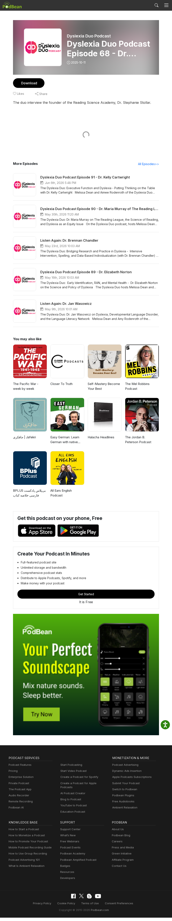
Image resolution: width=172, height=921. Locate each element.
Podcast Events (70, 847)
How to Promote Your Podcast (28, 841)
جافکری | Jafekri (24, 437)
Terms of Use (90, 903)
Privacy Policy (42, 903)
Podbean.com (100, 910)
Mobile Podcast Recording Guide (30, 847)
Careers (117, 841)
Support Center (70, 829)
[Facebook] (73, 896)
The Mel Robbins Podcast (137, 386)
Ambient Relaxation (124, 807)
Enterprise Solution (21, 777)
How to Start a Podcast (24, 829)
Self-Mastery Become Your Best (104, 386)
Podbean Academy (72, 853)
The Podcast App (20, 789)
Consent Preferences (119, 903)
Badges (65, 865)
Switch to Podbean (124, 789)
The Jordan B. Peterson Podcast (138, 439)
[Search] (156, 5)
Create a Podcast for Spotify (79, 777)
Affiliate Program (123, 859)
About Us (118, 829)
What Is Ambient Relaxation (26, 865)
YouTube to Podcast (73, 805)
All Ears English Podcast (61, 493)
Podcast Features (20, 764)
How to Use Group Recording (28, 853)
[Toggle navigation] (166, 5)
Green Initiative (122, 853)
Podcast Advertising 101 (24, 859)
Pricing (13, 770)
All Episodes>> (148, 164)
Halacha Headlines (101, 437)
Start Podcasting (71, 764)
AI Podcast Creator (72, 793)
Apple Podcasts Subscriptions (132, 777)
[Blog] (89, 896)
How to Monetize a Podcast (27, 835)
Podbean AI (16, 807)
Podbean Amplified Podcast (78, 859)
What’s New (68, 835)
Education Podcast (72, 811)
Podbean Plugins (123, 795)
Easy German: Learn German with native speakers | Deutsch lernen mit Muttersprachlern (64, 439)
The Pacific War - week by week (25, 386)
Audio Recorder (19, 795)
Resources (67, 872)
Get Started (86, 594)
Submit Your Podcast (126, 783)
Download (29, 83)
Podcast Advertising (125, 764)
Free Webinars (69, 841)
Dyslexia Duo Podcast (89, 35)
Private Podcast (19, 783)
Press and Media (123, 847)
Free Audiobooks (123, 801)
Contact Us (119, 865)
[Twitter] (81, 896)
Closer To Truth (61, 384)
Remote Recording (21, 801)
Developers (67, 878)
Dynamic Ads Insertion (127, 770)
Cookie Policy (66, 903)
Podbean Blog (121, 835)
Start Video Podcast (73, 770)
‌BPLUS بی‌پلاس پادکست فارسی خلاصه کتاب (29, 493)
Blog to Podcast (70, 799)
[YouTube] (98, 896)
